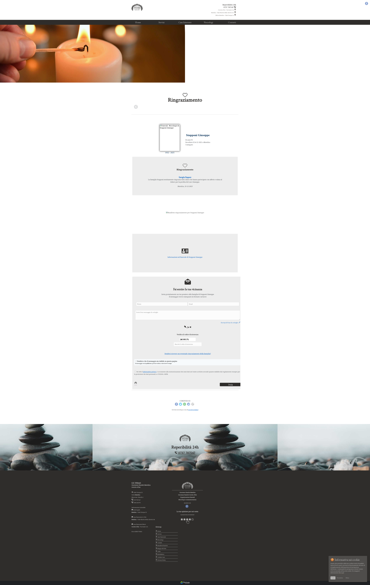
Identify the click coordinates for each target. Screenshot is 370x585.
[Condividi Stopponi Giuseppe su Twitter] (180, 405)
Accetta (333, 578)
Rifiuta (347, 578)
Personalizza (340, 578)
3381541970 (137, 502)
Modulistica (160, 554)
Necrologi (208, 22)
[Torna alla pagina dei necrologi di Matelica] (185, 107)
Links (159, 551)
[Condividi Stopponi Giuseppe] (192, 405)
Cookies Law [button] (161, 557)
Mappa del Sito (161, 548)
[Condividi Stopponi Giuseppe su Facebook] (176, 405)
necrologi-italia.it (193, 410)
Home (138, 22)
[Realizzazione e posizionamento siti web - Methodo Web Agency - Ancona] (185, 583)
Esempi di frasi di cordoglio (230, 323)
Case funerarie (185, 22)
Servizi (161, 22)
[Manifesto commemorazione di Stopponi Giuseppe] (185, 213)
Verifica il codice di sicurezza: (188, 334)
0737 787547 (186, 453)
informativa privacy (149, 372)
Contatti (232, 22)
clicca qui (341, 573)
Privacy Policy (161, 560)
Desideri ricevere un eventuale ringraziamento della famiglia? (188, 354)
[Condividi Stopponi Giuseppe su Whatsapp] (184, 405)
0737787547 (137, 500)
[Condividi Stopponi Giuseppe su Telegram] (188, 405)
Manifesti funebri (162, 545)
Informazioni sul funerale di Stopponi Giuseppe (185, 257)
